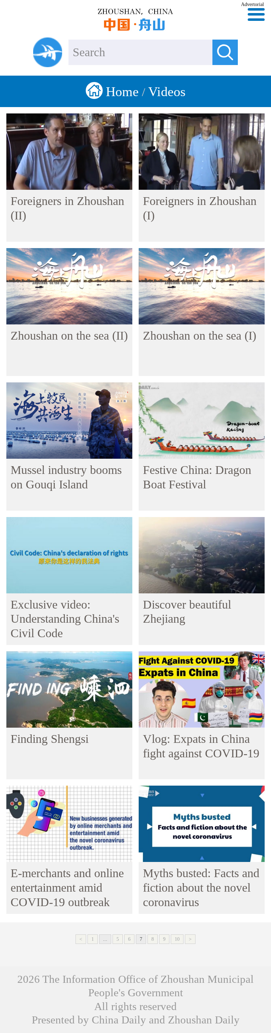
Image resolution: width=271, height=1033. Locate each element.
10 (177, 939)
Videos (167, 91)
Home (122, 91)
